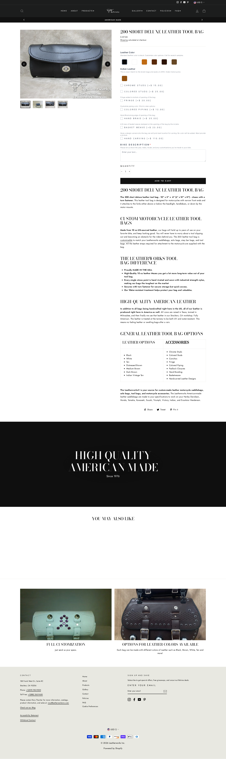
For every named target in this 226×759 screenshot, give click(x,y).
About (74, 11)
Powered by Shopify (113, 748)
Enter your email (142, 685)
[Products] (93, 11)
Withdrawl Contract (28, 720)
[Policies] (170, 11)
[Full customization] (66, 614)
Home (64, 11)
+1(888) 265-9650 (35, 694)
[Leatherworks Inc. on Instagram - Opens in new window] (129, 699)
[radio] (124, 62)
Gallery (136, 11)
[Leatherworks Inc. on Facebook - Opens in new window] (134, 699)
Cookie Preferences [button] (90, 706)
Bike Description (135, 144)
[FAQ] (180, 11)
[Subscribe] (165, 691)
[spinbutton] (125, 171)
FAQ (177, 11)
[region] (25, 104)
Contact (151, 11)
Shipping (124, 40)
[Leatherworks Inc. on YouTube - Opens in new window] (139, 699)
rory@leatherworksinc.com (58, 702)
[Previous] (24, 19)
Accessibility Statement (29, 715)
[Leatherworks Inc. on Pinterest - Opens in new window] (144, 699)
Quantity (127, 166)
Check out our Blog (27, 707)
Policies (165, 11)
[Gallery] (141, 11)
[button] (22, 11)
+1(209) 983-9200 (33, 690)
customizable (126, 240)
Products (87, 11)
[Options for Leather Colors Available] (160, 614)
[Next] (202, 19)
